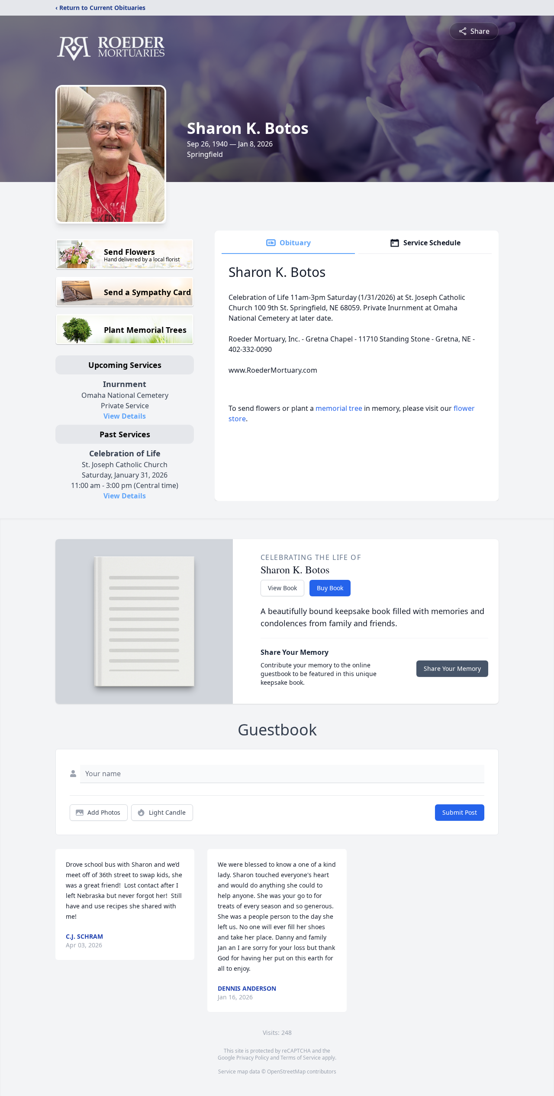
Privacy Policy (252, 1057)
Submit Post (459, 812)
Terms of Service (300, 1057)
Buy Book (330, 588)
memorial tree (339, 408)
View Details (124, 416)
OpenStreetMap (286, 1071)
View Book (282, 588)
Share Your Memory (452, 668)
